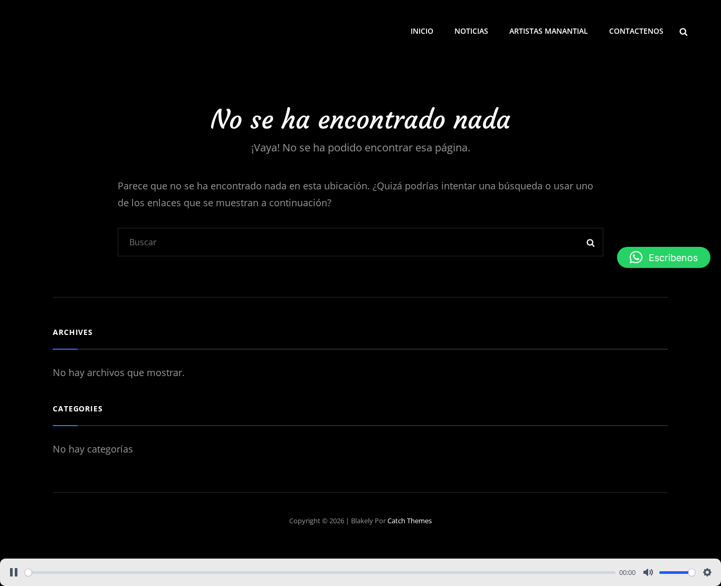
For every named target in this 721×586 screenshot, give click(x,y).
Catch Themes (409, 520)
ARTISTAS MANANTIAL (548, 31)
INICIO (422, 31)
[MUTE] (648, 572)
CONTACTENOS (636, 31)
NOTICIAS (471, 31)
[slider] (320, 573)
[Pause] (13, 572)
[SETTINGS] (707, 572)
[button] (663, 257)
